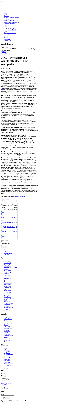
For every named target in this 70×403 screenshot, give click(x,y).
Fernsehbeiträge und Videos (8, 355)
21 (13, 227)
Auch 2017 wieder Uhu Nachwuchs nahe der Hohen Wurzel (8, 334)
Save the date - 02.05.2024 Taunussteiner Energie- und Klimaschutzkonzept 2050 (9, 296)
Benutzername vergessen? (8, 253)
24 (5, 231)
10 (5, 222)
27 (11, 231)
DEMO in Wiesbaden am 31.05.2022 (8, 319)
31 (5, 236)
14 (13, 222)
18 (7, 227)
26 (9, 231)
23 (16, 227)
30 (16, 231)
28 (13, 231)
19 (9, 227)
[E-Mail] (3, 52)
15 (14, 222)
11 (7, 222)
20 (11, 227)
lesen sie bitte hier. (20, 196)
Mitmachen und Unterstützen (8, 364)
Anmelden (3, 247)
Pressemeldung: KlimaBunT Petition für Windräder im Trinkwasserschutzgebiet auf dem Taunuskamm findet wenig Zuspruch (10, 267)
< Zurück (3, 199)
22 (14, 227)
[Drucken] (4, 53)
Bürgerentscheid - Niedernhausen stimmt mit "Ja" (8, 303)
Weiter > (8, 199)
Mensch (6, 348)
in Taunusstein (8, 357)
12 (9, 222)
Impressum (7, 362)
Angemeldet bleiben (6, 243)
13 (11, 222)
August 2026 (8, 205)
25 (7, 231)
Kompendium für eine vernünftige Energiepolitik (8, 326)
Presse (2, 49)
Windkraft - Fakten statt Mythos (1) (7, 351)
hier (2, 89)
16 (16, 222)
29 (14, 231)
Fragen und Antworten (7, 359)
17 (5, 227)
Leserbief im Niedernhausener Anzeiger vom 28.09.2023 (8, 308)
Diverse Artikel (8, 49)
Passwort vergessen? (7, 250)
